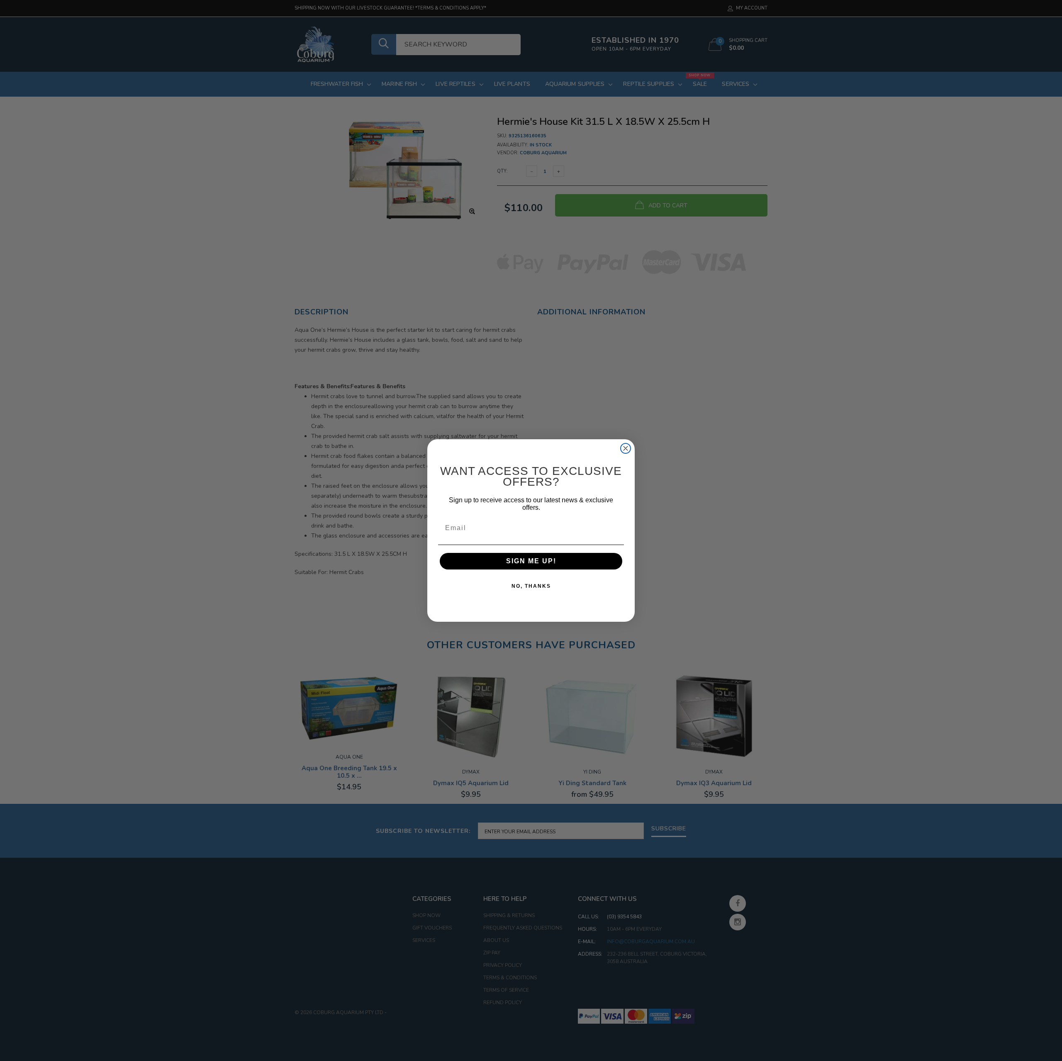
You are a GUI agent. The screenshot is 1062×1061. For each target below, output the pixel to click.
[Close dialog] (626, 448)
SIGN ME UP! (531, 561)
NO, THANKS (531, 586)
